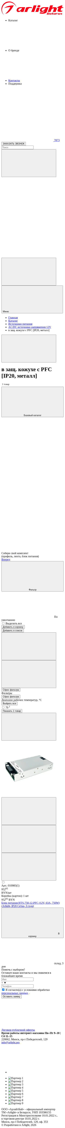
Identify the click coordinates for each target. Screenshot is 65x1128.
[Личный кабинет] (28, 272)
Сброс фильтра (11, 690)
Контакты (14, 80)
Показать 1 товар (12, 711)
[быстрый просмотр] (28, 867)
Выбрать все (9, 703)
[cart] (27, 202)
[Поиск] (28, 163)
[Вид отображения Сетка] (28, 646)
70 (8, 707)
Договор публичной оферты (18, 1029)
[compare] (27, 256)
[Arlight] (32, 14)
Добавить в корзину (13, 627)
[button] (32, 982)
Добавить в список (12, 630)
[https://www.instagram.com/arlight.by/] (34, 1072)
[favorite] (27, 229)
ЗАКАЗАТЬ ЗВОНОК (13, 143)
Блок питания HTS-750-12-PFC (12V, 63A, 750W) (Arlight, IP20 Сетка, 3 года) (30, 904)
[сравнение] (28, 811)
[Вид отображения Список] (28, 674)
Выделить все (14, 623)
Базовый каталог (32, 415)
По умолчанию (29, 618)
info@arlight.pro (10, 1042)
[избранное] (28, 839)
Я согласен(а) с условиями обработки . (25, 991)
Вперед (5, 559)
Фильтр (32, 589)
